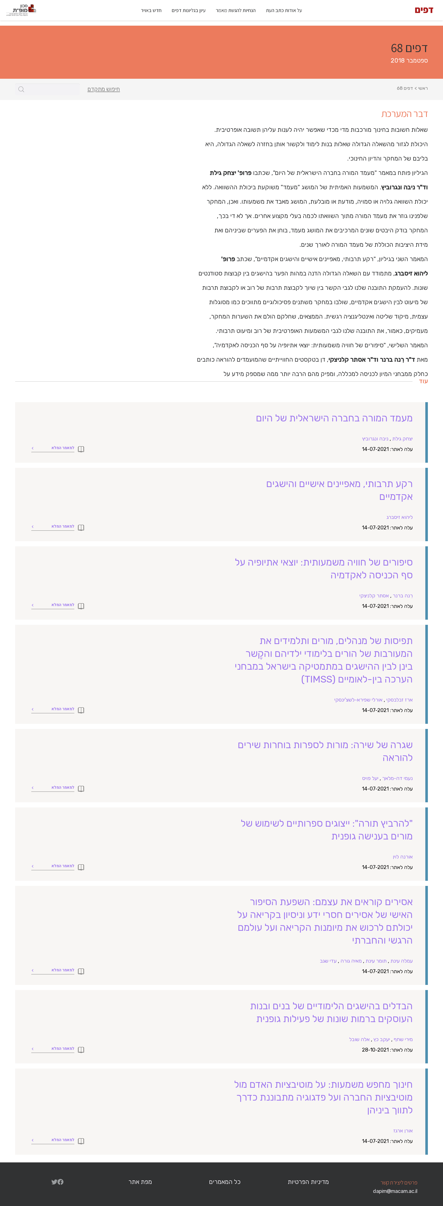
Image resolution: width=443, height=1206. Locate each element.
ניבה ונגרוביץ (375, 439)
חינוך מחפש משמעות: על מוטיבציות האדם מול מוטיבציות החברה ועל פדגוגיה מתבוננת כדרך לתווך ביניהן (323, 1097)
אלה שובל (359, 1039)
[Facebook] (60, 1182)
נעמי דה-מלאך (397, 778)
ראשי (423, 88)
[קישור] (424, 10)
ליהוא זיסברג (400, 517)
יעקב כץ (382, 1039)
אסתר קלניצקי (374, 595)
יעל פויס (370, 778)
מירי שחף (403, 1039)
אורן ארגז (403, 1131)
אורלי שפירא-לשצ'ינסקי (358, 700)
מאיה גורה (351, 961)
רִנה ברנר (403, 595)
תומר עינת (376, 961)
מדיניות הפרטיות (308, 1181)
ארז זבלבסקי (399, 700)
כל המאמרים (224, 1181)
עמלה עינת (401, 961)
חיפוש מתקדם (103, 89)
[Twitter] (54, 1182)
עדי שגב (328, 961)
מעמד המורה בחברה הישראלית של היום (334, 418)
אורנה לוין (403, 857)
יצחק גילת (402, 439)
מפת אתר (140, 1181)
